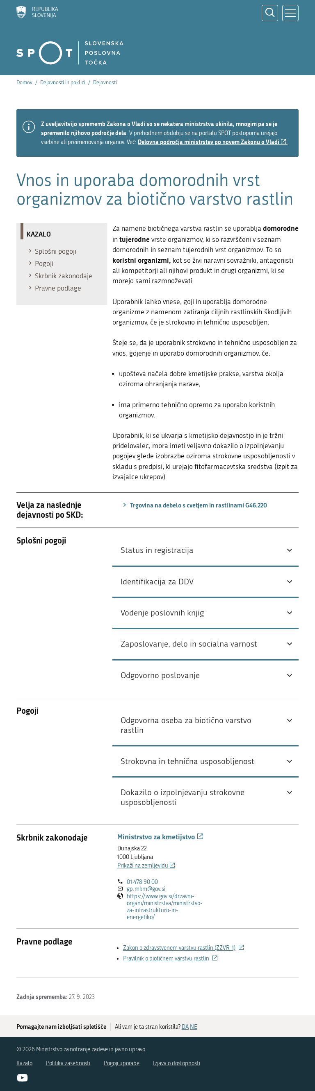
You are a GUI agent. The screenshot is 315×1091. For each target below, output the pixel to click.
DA (185, 1026)
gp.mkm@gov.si (146, 889)
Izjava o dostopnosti (176, 1063)
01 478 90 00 (142, 882)
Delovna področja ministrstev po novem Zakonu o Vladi (213, 142)
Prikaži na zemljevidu (146, 865)
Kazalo (24, 1063)
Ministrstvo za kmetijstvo (160, 836)
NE (193, 1026)
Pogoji (44, 263)
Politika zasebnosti (68, 1063)
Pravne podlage (58, 288)
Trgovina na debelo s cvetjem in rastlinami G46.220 (198, 504)
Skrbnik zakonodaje (63, 276)
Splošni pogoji (55, 251)
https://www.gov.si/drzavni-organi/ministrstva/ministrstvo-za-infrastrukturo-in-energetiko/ (165, 907)
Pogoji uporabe (121, 1063)
